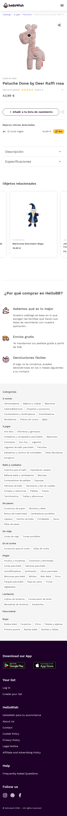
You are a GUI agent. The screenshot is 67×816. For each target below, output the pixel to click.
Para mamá (9, 611)
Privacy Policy (11, 740)
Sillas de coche (41, 548)
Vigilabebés (10, 587)
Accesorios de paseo (14, 508)
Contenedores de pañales (17, 480)
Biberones (50, 403)
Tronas (49, 582)
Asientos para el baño (15, 470)
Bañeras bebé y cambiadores (19, 475)
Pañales (34, 491)
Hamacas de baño (13, 486)
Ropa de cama (34, 582)
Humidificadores (12, 571)
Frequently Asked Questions (20, 773)
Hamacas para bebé (35, 566)
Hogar (6, 555)
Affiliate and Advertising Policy (22, 752)
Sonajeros (9, 458)
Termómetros (11, 496)
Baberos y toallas (32, 403)
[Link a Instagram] (5, 795)
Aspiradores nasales (40, 470)
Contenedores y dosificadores (19, 414)
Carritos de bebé (25, 519)
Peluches (27, 14)
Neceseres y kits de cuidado (40, 486)
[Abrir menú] (62, 5)
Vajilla (44, 419)
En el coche (9, 543)
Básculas (42, 475)
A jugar (17, 14)
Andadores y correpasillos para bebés (23, 437)
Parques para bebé (13, 582)
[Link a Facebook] (20, 795)
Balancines (52, 437)
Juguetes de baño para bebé (19, 447)
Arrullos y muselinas (14, 561)
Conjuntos (26, 624)
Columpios (9, 442)
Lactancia (8, 594)
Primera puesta (12, 629)
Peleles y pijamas (54, 624)
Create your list (12, 694)
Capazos (8, 519)
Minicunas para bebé (14, 576)
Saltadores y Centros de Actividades (23, 452)
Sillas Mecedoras (54, 452)
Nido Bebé (45, 576)
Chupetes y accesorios (38, 409)
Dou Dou (23, 442)
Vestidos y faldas (49, 629)
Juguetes (36, 442)
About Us (8, 721)
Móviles (33, 576)
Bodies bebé (10, 624)
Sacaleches (38, 604)
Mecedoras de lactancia (16, 604)
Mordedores (10, 419)
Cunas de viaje (11, 536)
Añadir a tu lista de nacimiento (33, 111)
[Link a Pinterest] (12, 795)
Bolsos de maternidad (15, 513)
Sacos (56, 519)
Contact (7, 727)
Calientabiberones (13, 409)
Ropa (5, 619)
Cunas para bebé (12, 566)
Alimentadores (11, 403)
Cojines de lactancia (14, 599)
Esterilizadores (46, 414)
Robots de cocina (29, 419)
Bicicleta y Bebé (37, 508)
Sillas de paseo (12, 524)
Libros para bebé (49, 571)
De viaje (7, 531)
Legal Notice (10, 746)
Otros (58, 576)
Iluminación (31, 571)
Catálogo (7, 14)
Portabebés (43, 519)
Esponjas (39, 480)
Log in (6, 687)
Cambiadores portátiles (43, 513)
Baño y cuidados (12, 465)
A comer (7, 398)
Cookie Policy (11, 733)
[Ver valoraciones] (62, 90)
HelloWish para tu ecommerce (22, 715)
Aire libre (8, 431)
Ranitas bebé (30, 629)
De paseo (8, 503)
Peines (45, 491)
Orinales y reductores (15, 491)
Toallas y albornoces (32, 496)
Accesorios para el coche (17, 548)
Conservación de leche (40, 599)
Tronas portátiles (31, 536)
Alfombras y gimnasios (28, 431)
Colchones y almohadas (41, 561)
